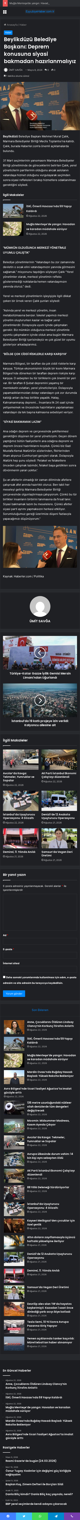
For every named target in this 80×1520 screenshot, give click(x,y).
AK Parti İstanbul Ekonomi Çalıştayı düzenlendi (58, 775)
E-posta (8, 949)
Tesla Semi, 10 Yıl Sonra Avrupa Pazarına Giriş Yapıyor (48, 1324)
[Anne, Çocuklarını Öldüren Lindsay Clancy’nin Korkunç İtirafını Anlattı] (14, 1027)
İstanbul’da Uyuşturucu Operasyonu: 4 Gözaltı (19, 816)
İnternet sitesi (11, 963)
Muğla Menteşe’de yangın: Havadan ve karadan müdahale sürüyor (51, 1057)
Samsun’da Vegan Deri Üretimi (57, 853)
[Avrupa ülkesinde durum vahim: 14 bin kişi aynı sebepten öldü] (14, 1159)
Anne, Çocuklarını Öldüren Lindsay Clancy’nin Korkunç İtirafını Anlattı (50, 1024)
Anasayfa (11, 24)
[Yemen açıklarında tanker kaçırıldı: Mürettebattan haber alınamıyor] (14, 1344)
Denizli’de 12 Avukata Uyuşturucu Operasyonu (58, 816)
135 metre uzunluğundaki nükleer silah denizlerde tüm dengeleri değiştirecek (49, 1106)
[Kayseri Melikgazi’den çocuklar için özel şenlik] (14, 1226)
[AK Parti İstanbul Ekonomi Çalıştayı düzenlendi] (59, 760)
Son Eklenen (40, 1010)
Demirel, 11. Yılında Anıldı (19, 852)
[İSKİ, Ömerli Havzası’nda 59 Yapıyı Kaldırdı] (13, 211)
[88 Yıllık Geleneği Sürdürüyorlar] (14, 1192)
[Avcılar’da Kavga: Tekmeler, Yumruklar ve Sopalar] (21, 760)
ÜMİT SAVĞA (16, 69)
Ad (5, 935)
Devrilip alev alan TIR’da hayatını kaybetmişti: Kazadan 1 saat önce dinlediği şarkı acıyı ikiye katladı (50, 1308)
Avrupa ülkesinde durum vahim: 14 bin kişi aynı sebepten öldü (50, 1156)
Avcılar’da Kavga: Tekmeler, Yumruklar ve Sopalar (18, 776)
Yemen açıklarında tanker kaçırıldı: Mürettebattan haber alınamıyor (50, 1340)
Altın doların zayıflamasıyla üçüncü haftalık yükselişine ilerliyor (51, 1239)
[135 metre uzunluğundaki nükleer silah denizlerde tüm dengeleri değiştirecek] (14, 1108)
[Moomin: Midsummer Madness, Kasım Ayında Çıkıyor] (14, 1126)
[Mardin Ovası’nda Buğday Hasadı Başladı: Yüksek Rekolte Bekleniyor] (14, 1077)
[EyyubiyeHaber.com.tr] (40, 11)
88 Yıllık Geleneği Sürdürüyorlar (48, 1187)
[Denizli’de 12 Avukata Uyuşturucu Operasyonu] (59, 801)
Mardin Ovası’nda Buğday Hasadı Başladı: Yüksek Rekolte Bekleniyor (50, 1074)
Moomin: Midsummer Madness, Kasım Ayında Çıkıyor (48, 1122)
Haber (23, 24)
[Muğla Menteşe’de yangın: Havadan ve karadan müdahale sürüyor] (13, 229)
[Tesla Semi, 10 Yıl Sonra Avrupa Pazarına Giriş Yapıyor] (14, 1327)
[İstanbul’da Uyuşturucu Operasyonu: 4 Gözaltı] (21, 801)
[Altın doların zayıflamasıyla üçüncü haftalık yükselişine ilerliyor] (14, 1242)
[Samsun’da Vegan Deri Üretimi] (59, 838)
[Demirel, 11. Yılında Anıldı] (21, 838)
